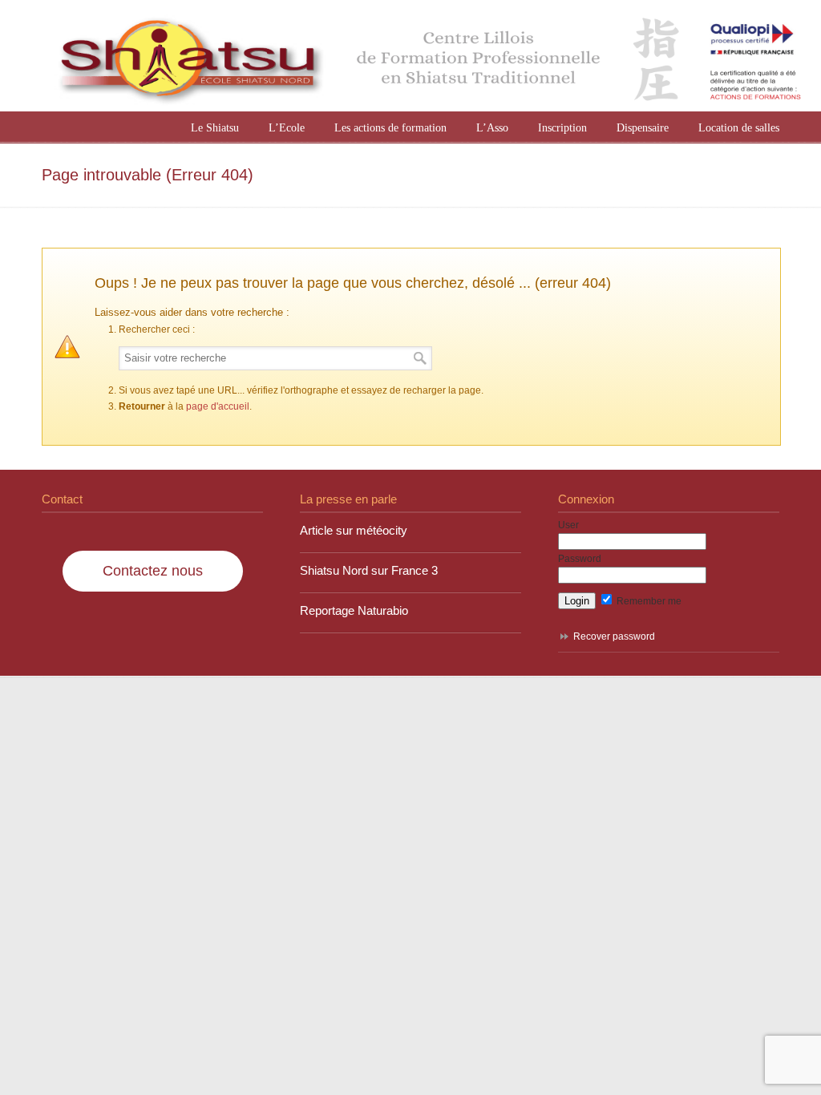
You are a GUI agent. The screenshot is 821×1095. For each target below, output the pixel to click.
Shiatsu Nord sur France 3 (369, 570)
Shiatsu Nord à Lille (426, 57)
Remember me (647, 601)
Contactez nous (153, 571)
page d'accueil (217, 406)
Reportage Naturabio (354, 610)
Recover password (614, 636)
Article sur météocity (353, 530)
